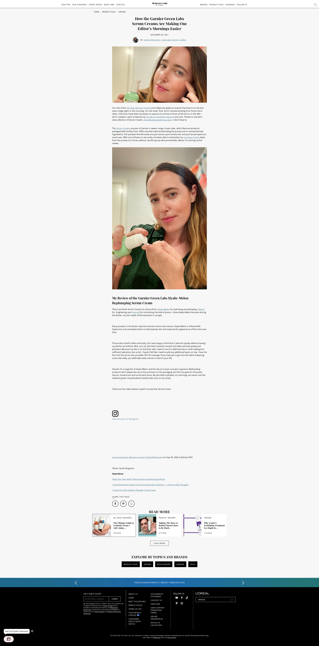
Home (96, 12)
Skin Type (65, 4)
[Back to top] (313, 640)
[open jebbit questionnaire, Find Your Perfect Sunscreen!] (9, 639)
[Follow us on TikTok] (187, 598)
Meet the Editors (137, 601)
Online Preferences (157, 617)
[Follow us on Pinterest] (176, 603)
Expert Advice (95, 4)
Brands (204, 4)
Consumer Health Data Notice (134, 621)
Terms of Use (108, 606)
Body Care (109, 4)
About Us (133, 594)
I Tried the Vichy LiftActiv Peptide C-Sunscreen (134, 490)
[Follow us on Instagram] (182, 603)
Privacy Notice (99, 611)
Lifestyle (120, 4)
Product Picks (216, 4)
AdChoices (157, 637)
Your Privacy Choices (134, 613)
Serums (122, 12)
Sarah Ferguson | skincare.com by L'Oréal (165, 40)
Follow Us (242, 4)
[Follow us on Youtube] (176, 598)
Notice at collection (156, 623)
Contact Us (156, 600)
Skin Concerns (79, 4)
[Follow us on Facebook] (182, 598)
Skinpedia (230, 4)
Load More (159, 543)
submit (115, 599)
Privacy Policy (135, 605)
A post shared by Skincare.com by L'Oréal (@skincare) (137, 457)
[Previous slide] (76, 583)
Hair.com (155, 604)
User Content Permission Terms (157, 610)
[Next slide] (243, 583)
